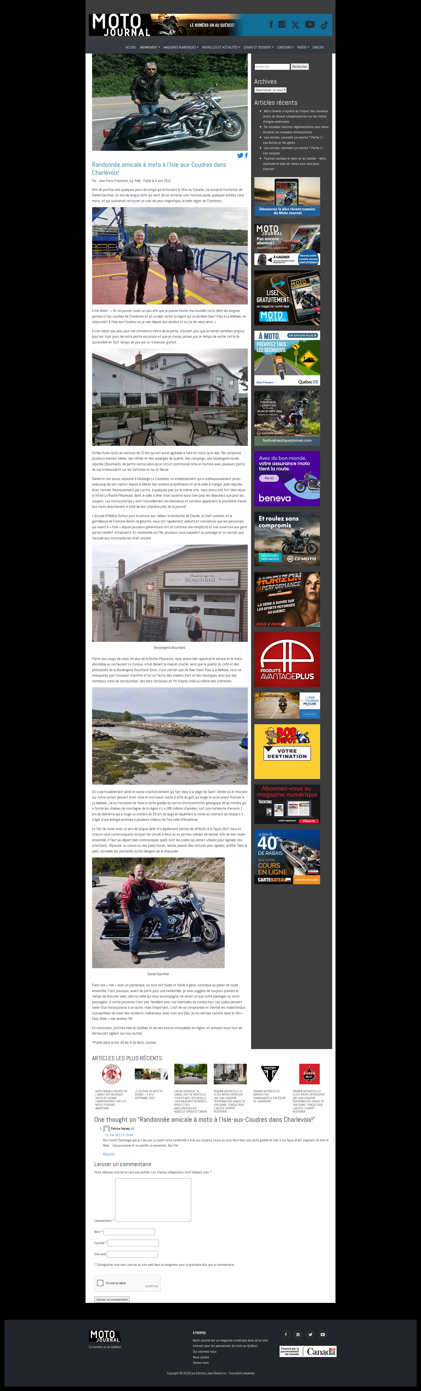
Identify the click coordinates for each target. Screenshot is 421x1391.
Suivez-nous (201, 1362)
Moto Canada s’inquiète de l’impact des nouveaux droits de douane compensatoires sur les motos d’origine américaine (295, 116)
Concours (284, 47)
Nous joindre (201, 1357)
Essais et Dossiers (257, 47)
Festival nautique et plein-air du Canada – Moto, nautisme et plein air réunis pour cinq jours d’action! (295, 163)
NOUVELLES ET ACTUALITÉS (220, 47)
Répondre (109, 1154)
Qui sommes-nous (205, 1351)
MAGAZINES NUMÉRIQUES (180, 47)
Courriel (100, 1243)
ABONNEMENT (148, 47)
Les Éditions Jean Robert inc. (209, 1373)
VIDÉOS (302, 47)
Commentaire (104, 1220)
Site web (100, 1254)
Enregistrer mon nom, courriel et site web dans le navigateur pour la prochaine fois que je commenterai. (166, 1264)
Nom (98, 1231)
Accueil (131, 47)
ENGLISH (318, 47)
